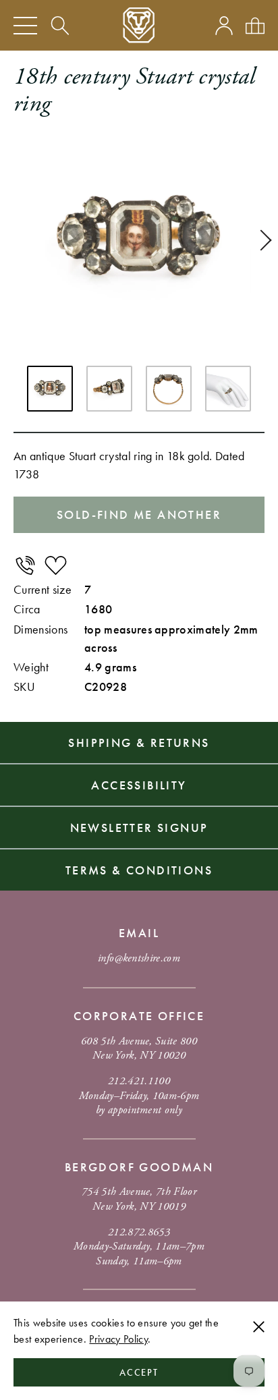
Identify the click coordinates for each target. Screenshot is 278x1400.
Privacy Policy (118, 1339)
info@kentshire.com (139, 958)
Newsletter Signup (139, 827)
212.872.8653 (139, 1232)
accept (139, 1372)
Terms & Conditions (139, 870)
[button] (261, 240)
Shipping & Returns (138, 742)
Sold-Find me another (139, 514)
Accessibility (138, 785)
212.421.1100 (139, 1081)
